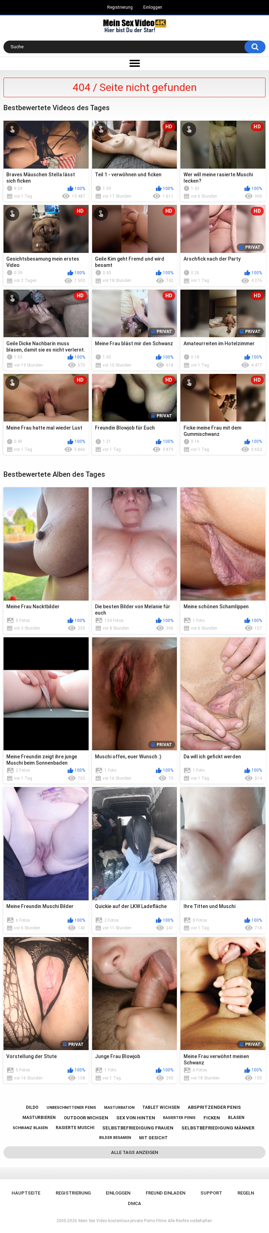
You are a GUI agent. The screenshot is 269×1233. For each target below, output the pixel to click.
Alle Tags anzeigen (134, 1152)
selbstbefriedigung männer (217, 1128)
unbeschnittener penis (71, 1107)
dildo (32, 1107)
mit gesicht (153, 1137)
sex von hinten (135, 1117)
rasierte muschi (75, 1127)
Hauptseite (26, 1193)
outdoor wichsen (86, 1117)
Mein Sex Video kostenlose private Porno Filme (122, 1220)
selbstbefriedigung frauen (137, 1128)
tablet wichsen (161, 1107)
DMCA (134, 1203)
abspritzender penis (214, 1107)
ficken (212, 1117)
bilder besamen (115, 1137)
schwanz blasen (30, 1128)
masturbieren (39, 1117)
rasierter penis (179, 1117)
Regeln (245, 1193)
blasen (236, 1117)
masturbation (119, 1107)
